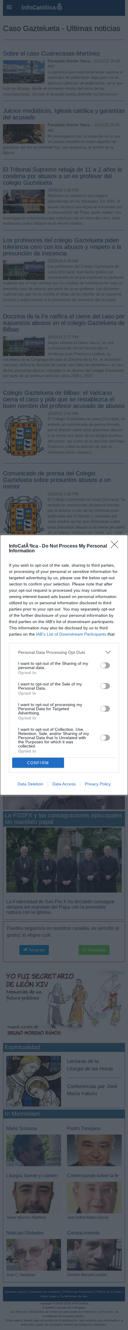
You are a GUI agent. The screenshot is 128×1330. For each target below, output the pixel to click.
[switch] (105, 665)
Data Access (64, 784)
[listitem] (64, 652)
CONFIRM (38, 763)
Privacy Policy (98, 784)
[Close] (116, 546)
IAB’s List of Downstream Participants (71, 634)
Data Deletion (30, 784)
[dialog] (64, 665)
